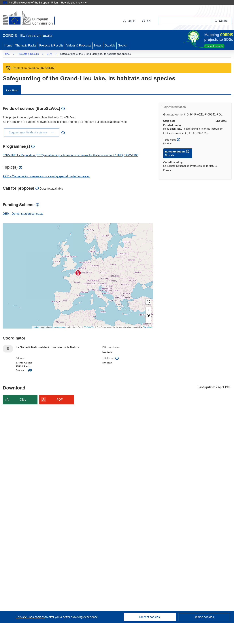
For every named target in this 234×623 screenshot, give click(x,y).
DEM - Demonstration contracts (23, 213)
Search (122, 45)
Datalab (110, 45)
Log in (131, 20)
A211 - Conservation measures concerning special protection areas (46, 176)
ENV (49, 53)
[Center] (148, 315)
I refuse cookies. (204, 617)
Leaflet (36, 327)
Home (8, 45)
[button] (146, 21)
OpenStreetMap (58, 327)
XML (23, 399)
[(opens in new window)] (32, 18)
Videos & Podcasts (78, 45)
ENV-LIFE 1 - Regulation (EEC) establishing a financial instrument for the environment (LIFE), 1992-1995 (70, 155)
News (98, 45)
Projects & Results (51, 45)
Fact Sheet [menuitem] (12, 90)
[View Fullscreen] (148, 301)
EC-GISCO (89, 327)
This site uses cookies (30, 617)
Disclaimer (147, 327)
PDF (60, 399)
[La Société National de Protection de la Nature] (78, 273)
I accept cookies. (150, 617)
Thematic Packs (25, 45)
